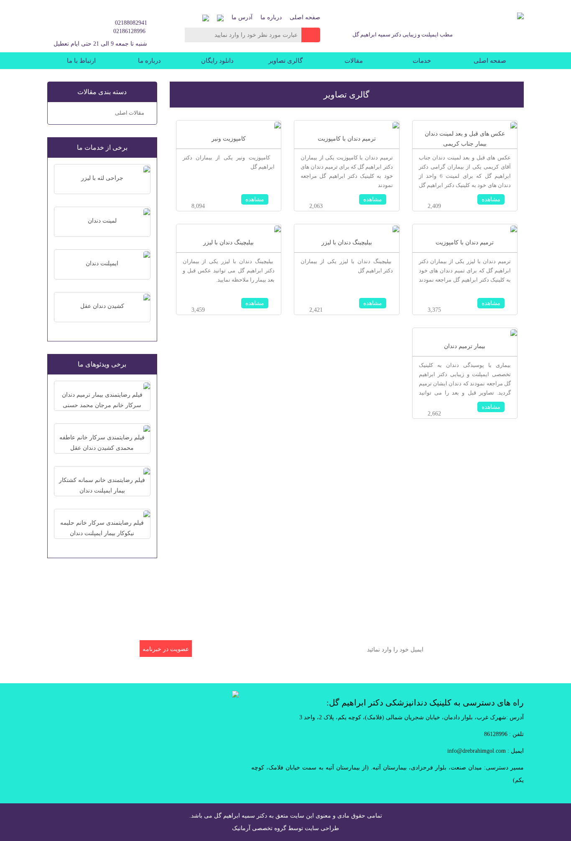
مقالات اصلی (129, 113)
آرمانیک (241, 828)
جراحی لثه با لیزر (102, 178)
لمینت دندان (102, 221)
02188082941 (131, 23)
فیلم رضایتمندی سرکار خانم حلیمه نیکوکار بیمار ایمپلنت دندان (102, 528)
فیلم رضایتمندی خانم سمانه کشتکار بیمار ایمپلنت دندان (102, 485)
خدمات (422, 60)
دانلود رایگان (217, 60)
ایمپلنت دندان (102, 263)
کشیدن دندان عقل (102, 306)
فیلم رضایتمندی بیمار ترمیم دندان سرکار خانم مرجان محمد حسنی (102, 400)
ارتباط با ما (81, 60)
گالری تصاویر (285, 60)
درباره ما (271, 17)
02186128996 (129, 31)
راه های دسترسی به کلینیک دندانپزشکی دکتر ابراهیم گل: (425, 702)
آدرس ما (242, 17)
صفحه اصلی (305, 17)
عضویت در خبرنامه (166, 649)
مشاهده (491, 199)
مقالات (353, 60)
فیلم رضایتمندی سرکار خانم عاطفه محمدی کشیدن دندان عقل (102, 442)
